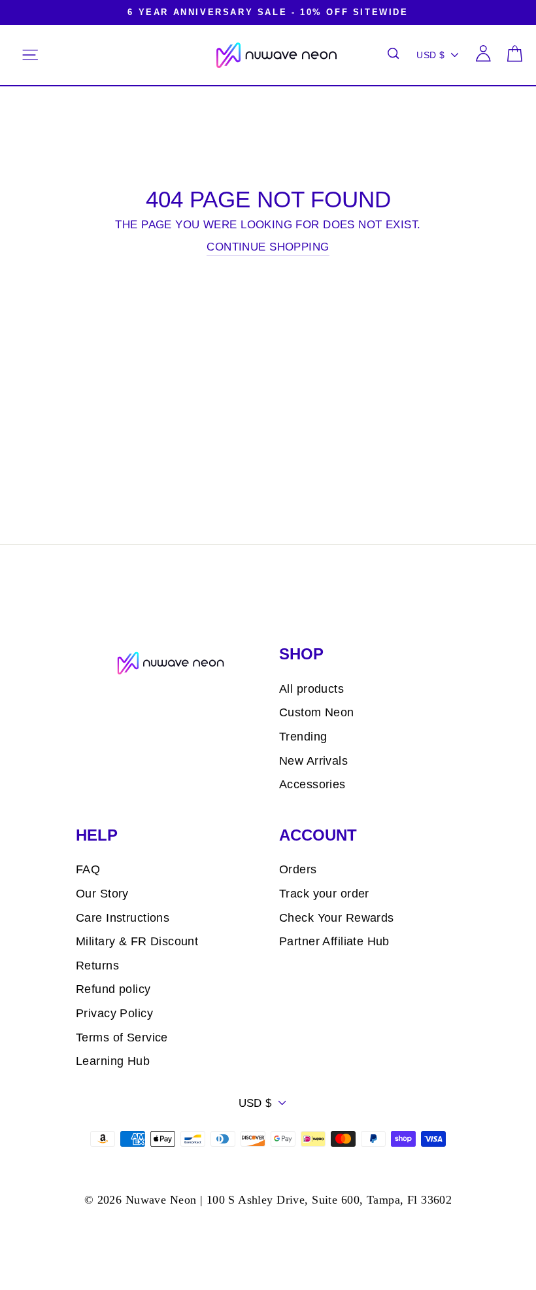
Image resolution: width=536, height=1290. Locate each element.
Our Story (102, 893)
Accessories (312, 784)
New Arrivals (313, 760)
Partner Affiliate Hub (334, 941)
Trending (303, 736)
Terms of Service (122, 1037)
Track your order (324, 893)
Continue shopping (268, 247)
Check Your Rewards (336, 917)
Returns (97, 965)
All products (311, 688)
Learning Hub (113, 1061)
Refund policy (113, 989)
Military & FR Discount (137, 941)
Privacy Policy (114, 1013)
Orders (298, 869)
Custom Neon (316, 712)
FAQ (88, 869)
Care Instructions (122, 917)
